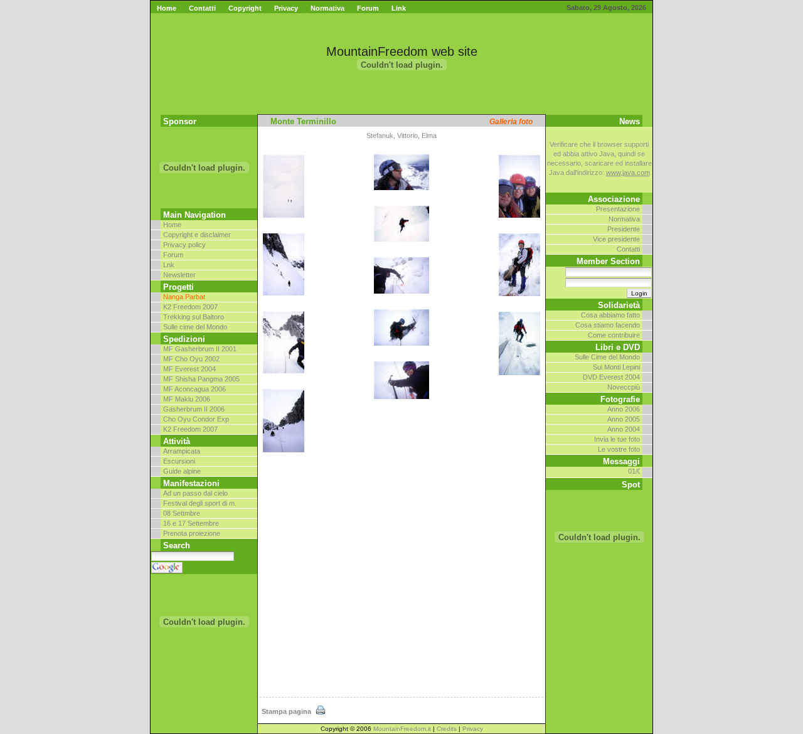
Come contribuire (614, 335)
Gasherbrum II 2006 (194, 409)
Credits (447, 728)
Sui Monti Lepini (616, 367)
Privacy (286, 8)
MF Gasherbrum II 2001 (200, 349)
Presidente (623, 229)
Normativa (327, 8)
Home (166, 8)
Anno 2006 (623, 409)
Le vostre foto (619, 449)
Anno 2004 (623, 429)
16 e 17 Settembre (191, 523)
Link (398, 8)
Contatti (202, 8)
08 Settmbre (181, 513)
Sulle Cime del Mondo (607, 357)
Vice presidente (616, 239)
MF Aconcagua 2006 (194, 389)
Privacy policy (184, 244)
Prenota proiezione (191, 533)
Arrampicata (181, 451)
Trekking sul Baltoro (193, 317)
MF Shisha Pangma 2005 (201, 379)
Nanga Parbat (184, 297)
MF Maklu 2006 (186, 399)
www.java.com (628, 172)
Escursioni (179, 461)
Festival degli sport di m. (200, 503)
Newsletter (179, 275)
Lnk (168, 265)
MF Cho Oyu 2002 (191, 359)
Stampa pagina (287, 711)
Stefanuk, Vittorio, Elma (401, 135)
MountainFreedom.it (402, 728)
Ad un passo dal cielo (195, 493)
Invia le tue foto (617, 439)
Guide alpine (182, 471)
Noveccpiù (623, 387)
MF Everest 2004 (189, 369)
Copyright (245, 8)
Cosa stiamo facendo (607, 325)
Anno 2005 (623, 419)
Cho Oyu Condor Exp (196, 419)
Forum (368, 8)
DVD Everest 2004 (611, 377)
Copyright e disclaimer (197, 234)
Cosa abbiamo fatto (610, 315)
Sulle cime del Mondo (195, 327)
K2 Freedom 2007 (190, 307)
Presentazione (618, 209)
